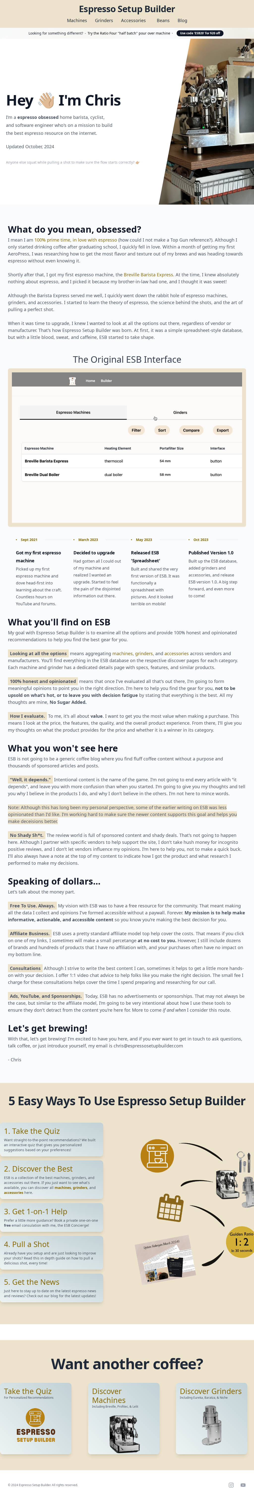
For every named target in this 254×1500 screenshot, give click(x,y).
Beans (163, 20)
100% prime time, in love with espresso (75, 240)
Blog (182, 20)
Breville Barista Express (148, 275)
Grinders (104, 20)
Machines (77, 20)
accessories (176, 653)
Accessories (133, 20)
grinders (144, 653)
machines (122, 653)
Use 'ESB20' (200, 33)
